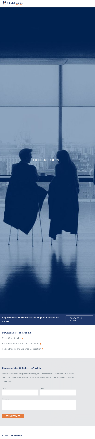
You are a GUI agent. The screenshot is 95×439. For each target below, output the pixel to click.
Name (4, 388)
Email (42, 388)
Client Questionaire (11, 338)
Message (5, 399)
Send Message (13, 416)
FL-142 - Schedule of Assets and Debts (20, 343)
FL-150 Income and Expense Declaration (21, 348)
